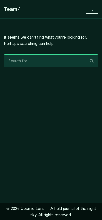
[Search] (92, 60)
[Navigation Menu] (92, 9)
